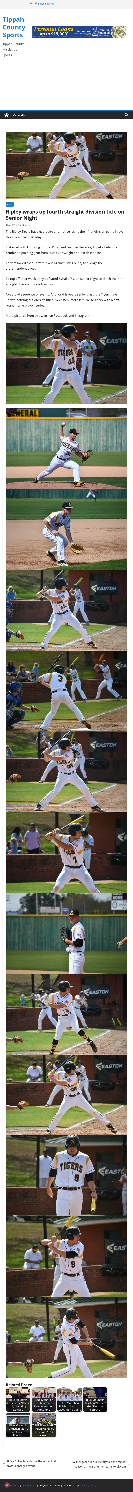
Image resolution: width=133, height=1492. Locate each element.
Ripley (9, 204)
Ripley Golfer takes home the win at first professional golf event (31, 1463)
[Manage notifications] (7, 1484)
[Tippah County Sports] (6, 115)
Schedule (19, 114)
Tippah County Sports (14, 27)
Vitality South (29, 1485)
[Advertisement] (66, 86)
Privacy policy (88, 1485)
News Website (10, 1485)
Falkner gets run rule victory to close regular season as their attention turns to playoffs (99, 1464)
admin (27, 225)
